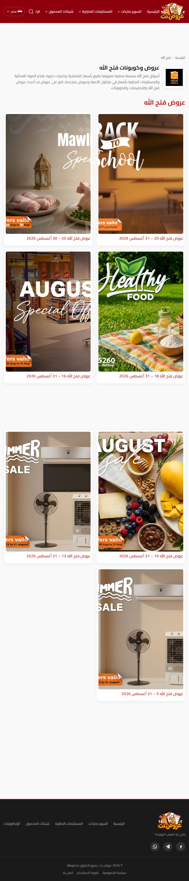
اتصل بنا (68, 872)
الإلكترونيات (12, 823)
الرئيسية (153, 11)
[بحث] (31, 11)
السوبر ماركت (131, 11)
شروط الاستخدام (88, 872)
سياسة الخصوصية (114, 872)
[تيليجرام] (167, 846)
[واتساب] (154, 846)
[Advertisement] (94, 39)
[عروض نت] (170, 821)
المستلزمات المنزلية (97, 11)
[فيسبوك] (180, 846)
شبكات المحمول (61, 11)
